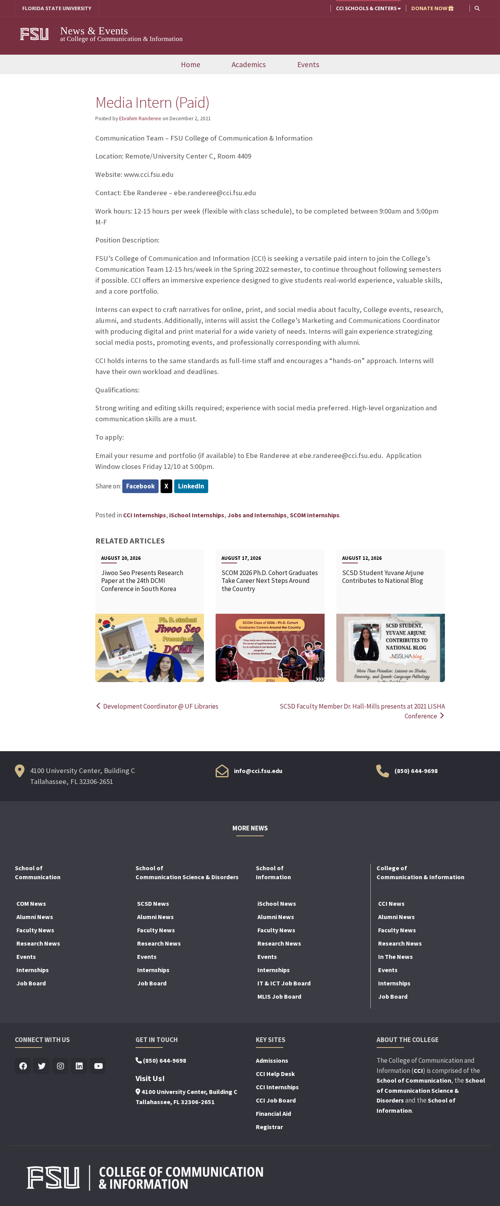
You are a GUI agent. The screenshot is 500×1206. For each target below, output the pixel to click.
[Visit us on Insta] (60, 1066)
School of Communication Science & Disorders (431, 1090)
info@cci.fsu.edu (258, 771)
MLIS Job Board (279, 996)
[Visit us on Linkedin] (79, 1066)
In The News (395, 956)
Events (308, 64)
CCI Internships (144, 515)
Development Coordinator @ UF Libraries (160, 706)
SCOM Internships (314, 515)
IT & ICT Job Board (284, 983)
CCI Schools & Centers (367, 8)
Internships (32, 970)
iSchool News (276, 903)
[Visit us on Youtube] (98, 1066)
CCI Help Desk (275, 1074)
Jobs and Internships (257, 515)
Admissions (272, 1060)
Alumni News (34, 917)
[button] (477, 8)
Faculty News (35, 930)
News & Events (94, 31)
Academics (249, 64)
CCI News (391, 903)
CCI (418, 1070)
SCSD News (153, 903)
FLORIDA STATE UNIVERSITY (56, 8)
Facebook (140, 486)
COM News (31, 903)
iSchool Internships (196, 515)
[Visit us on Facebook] (23, 1066)
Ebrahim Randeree (140, 118)
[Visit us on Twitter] (42, 1066)
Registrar (269, 1127)
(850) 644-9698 (416, 771)
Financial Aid (273, 1113)
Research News (38, 943)
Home (190, 64)
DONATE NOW (429, 8)
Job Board (31, 983)
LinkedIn (191, 486)
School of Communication (414, 1080)
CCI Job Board (276, 1100)
